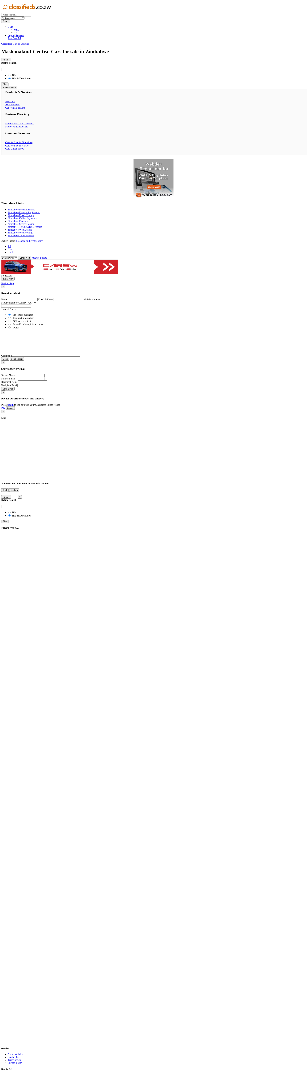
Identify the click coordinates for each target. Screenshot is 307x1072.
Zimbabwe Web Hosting (20, 232)
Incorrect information (23, 318)
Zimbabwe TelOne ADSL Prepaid (25, 226)
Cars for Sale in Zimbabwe (18, 142)
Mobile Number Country (13, 302)
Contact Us (13, 1057)
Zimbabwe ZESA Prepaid (21, 235)
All (9, 246)
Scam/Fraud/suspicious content (28, 324)
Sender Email (8, 378)
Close (5, 359)
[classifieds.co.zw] (26, 11)
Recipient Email (9, 385)
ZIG (16, 32)
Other (16, 327)
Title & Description (21, 78)
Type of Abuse (8, 309)
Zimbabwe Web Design (20, 229)
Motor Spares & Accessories (19, 123)
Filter (5, 84)
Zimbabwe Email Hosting (21, 215)
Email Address (45, 299)
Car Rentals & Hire (15, 107)
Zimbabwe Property (18, 221)
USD (10, 26)
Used (40, 241)
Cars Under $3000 (14, 148)
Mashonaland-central (27, 241)
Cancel (10, 408)
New (10, 249)
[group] (153, 179)
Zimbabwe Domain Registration (24, 212)
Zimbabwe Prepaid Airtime (21, 209)
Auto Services (12, 104)
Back (5, 490)
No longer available (23, 314)
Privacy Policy (15, 1062)
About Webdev (15, 1054)
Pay (3, 407)
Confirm (14, 490)
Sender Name (8, 375)
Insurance (10, 101)
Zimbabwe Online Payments (22, 218)
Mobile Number (92, 299)
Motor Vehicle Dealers (16, 126)
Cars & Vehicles (21, 43)
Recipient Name (9, 382)
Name (4, 299)
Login (11, 35)
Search (6, 21)
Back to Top (7, 283)
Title (13, 75)
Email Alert (24, 258)
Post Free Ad (14, 38)
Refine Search (9, 87)
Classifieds (6, 43)
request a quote (39, 257)
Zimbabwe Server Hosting (21, 224)
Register (20, 35)
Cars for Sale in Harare (16, 145)
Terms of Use (14, 1060)
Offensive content (22, 321)
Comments (6, 355)
